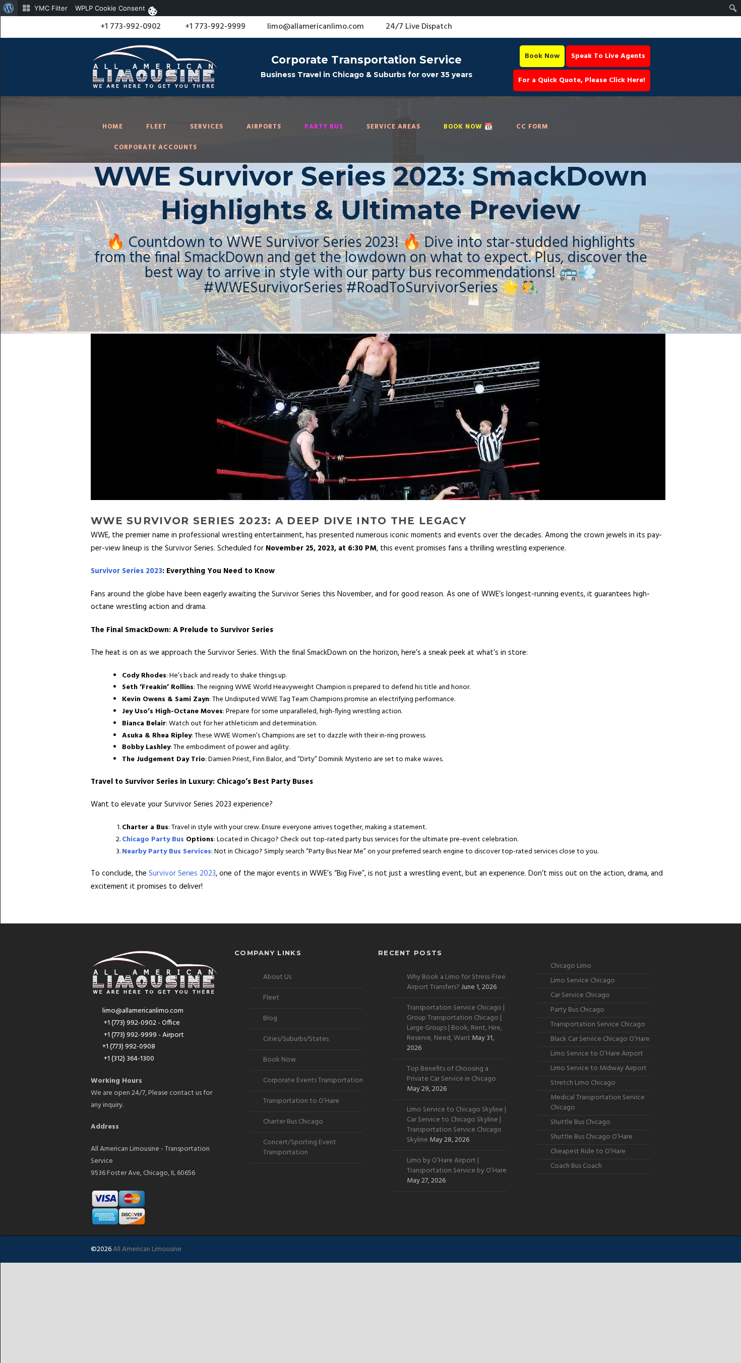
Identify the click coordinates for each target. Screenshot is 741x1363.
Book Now (542, 56)
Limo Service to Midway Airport (598, 1068)
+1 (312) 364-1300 (128, 1059)
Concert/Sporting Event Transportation (299, 1147)
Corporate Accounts (155, 147)
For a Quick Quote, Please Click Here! (581, 80)
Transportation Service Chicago (597, 1024)
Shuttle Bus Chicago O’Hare (591, 1137)
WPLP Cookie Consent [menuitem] (110, 8)
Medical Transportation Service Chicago (597, 1102)
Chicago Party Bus (153, 839)
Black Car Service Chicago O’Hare (600, 1039)
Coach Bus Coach (576, 1166)
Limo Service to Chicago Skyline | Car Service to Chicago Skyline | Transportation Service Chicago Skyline (456, 1125)
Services (206, 126)
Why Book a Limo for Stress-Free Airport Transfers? (456, 982)
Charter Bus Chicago (293, 1122)
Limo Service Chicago (582, 980)
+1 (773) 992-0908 (128, 1046)
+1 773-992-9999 (214, 26)
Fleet (156, 126)
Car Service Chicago (580, 995)
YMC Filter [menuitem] (51, 8)
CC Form (532, 126)
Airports (263, 126)
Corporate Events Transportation (313, 1080)
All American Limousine (147, 1249)
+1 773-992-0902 (129, 26)
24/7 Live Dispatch (419, 26)
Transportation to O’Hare (301, 1101)
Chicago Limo (570, 966)
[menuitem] (9, 8)
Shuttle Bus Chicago (580, 1122)
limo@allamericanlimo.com (315, 26)
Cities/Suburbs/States (296, 1039)
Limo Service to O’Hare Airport (596, 1054)
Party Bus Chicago (577, 1010)
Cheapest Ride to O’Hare (588, 1151)
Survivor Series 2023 (126, 571)
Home (112, 126)
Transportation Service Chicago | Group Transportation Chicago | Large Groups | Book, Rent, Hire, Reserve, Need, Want (456, 1023)
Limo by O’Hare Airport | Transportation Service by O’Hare (457, 1165)
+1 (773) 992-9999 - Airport (143, 1035)
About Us (277, 977)
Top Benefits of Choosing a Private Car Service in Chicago (451, 1074)
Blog (270, 1018)
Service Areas (393, 126)
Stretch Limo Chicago (582, 1083)
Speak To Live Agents (608, 56)
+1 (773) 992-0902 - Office (141, 1023)
